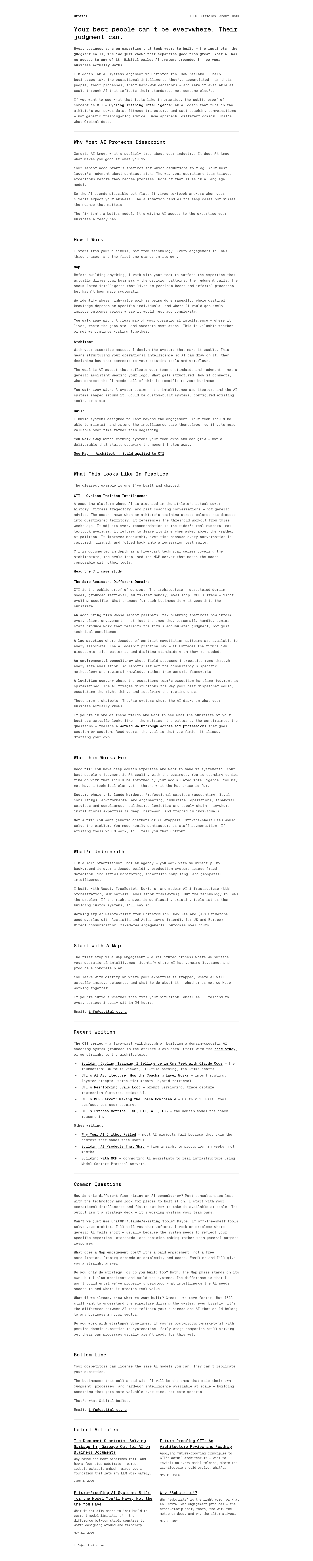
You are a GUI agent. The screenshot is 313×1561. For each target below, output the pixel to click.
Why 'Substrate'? (178, 1492)
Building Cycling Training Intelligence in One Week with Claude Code (152, 1063)
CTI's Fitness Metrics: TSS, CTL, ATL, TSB (125, 1111)
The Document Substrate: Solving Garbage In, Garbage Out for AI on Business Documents (112, 1446)
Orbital (80, 16)
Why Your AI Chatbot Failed (109, 1134)
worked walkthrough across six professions (163, 726)
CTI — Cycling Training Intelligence (134, 105)
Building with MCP (99, 1158)
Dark (235, 16)
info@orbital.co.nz (108, 1011)
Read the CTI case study (98, 571)
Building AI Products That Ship (113, 1146)
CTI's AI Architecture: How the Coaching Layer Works (135, 1075)
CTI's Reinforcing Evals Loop (111, 1087)
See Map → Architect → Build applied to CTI (119, 453)
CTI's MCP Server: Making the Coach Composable (129, 1099)
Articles (208, 16)
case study (224, 1049)
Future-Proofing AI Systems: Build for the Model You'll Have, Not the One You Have (113, 1498)
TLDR (193, 16)
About (224, 16)
